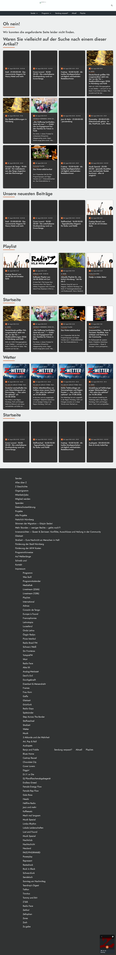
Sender (33, 13)
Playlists (82, 13)
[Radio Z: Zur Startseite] (58, 5)
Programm (45, 13)
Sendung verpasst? (61, 13)
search (112, 5)
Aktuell (74, 13)
